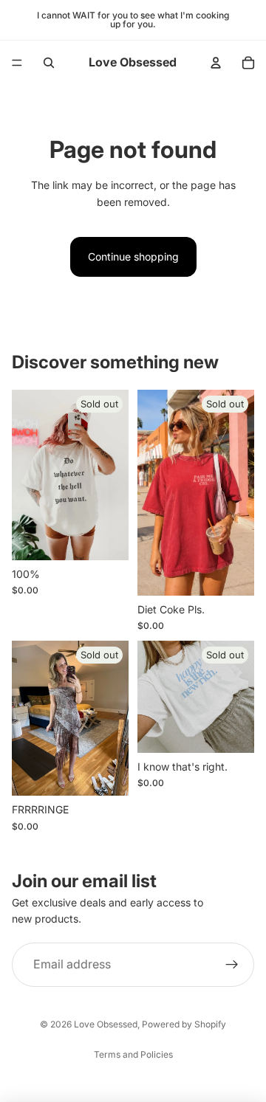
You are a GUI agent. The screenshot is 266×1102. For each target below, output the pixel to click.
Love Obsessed (105, 1024)
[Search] (49, 63)
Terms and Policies (133, 1054)
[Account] (216, 63)
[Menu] (17, 63)
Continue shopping (133, 256)
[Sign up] (232, 964)
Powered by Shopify (184, 1024)
